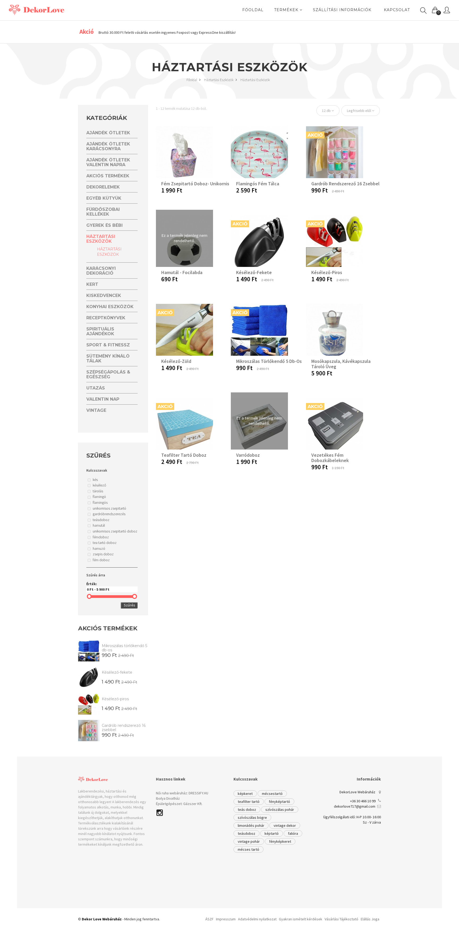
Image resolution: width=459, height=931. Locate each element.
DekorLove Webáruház (357, 792)
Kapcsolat (397, 9)
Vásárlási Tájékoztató (341, 919)
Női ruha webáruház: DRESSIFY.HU (182, 793)
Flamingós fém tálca (257, 184)
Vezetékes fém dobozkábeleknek (330, 457)
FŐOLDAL (253, 9)
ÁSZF (209, 919)
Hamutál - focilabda (181, 272)
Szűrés (129, 605)
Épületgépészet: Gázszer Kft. (179, 803)
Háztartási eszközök (219, 79)
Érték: (91, 583)
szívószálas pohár (279, 809)
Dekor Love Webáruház (102, 919)
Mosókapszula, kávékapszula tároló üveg (341, 364)
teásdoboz (246, 833)
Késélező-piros (115, 699)
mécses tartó (248, 849)
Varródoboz (248, 455)
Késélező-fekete (117, 672)
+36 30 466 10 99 (363, 801)
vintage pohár (249, 841)
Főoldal (192, 79)
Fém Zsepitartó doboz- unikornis (195, 184)
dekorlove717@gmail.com (354, 806)
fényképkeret (280, 841)
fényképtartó (279, 801)
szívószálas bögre (252, 817)
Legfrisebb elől (359, 110)
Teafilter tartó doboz (183, 455)
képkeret (245, 793)
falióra (293, 833)
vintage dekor (285, 825)
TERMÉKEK (287, 9)
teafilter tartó (249, 801)
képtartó (272, 833)
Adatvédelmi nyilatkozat (257, 919)
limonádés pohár (251, 825)
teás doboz (247, 809)
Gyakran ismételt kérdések (300, 919)
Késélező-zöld (176, 361)
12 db (327, 110)
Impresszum (226, 919)
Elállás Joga (370, 919)
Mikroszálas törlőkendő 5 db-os (124, 647)
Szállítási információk (342, 9)
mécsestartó (272, 793)
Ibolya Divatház (168, 798)
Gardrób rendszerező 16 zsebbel (124, 727)
